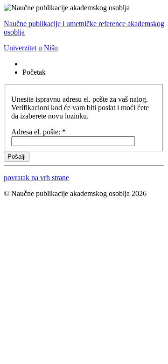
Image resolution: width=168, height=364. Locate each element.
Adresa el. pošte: (38, 132)
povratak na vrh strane (36, 178)
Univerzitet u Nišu (31, 48)
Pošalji (16, 156)
